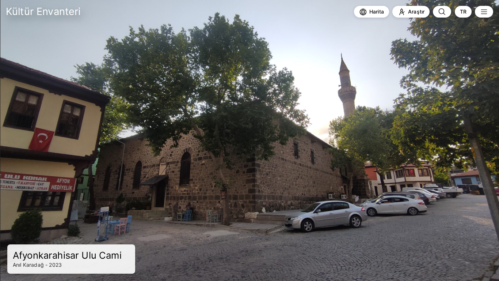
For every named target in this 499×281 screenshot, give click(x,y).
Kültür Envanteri (43, 11)
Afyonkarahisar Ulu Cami (67, 255)
